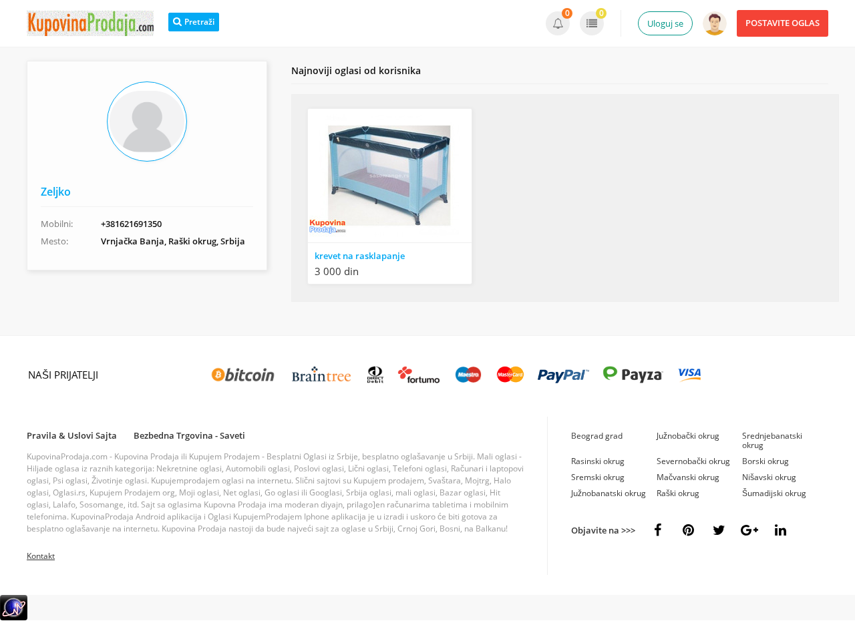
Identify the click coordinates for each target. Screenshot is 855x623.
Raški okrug (678, 493)
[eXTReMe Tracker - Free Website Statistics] (13, 617)
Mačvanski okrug (688, 477)
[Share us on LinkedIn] (780, 530)
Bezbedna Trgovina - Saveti (189, 435)
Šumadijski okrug (774, 493)
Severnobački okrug (693, 461)
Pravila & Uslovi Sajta (72, 435)
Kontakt (41, 556)
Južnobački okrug (688, 435)
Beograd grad (597, 435)
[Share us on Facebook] (657, 530)
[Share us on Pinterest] (688, 530)
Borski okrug (765, 461)
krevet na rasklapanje (360, 256)
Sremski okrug (598, 477)
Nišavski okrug (769, 477)
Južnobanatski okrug (608, 493)
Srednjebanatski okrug (772, 440)
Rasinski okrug (598, 461)
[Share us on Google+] (749, 530)
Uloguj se (665, 23)
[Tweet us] (719, 530)
